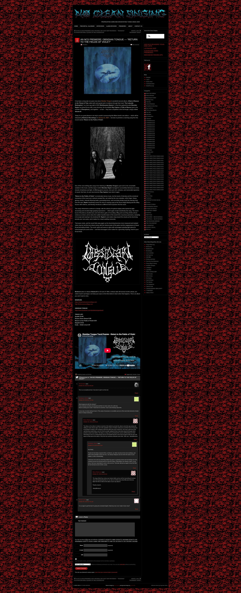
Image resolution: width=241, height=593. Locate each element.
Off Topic (148, 194)
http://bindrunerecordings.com (84, 304)
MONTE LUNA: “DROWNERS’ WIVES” (135, 31)
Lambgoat (148, 267)
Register (148, 77)
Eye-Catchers (149, 108)
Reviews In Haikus (151, 204)
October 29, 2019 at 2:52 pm (86, 385)
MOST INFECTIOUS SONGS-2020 (155, 179)
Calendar (148, 102)
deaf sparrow (149, 255)
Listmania (148, 118)
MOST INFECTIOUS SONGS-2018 (155, 175)
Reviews (148, 202)
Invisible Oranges (150, 265)
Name (81, 545)
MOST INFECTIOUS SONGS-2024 (155, 187)
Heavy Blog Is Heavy (151, 263)
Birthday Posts (149, 99)
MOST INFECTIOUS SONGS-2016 (155, 171)
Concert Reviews (150, 104)
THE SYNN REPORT (151, 223)
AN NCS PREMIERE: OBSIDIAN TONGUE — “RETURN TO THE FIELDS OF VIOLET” (108, 40)
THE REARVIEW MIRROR (152, 221)
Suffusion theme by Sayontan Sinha (159, 585)
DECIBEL (148, 257)
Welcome (148, 229)
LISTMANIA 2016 (150, 129)
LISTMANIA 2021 (150, 139)
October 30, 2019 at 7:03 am (86, 400)
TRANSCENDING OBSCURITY (154, 288)
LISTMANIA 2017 (150, 131)
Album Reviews (150, 95)
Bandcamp (149, 246)
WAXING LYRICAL (151, 227)
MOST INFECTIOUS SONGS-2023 (155, 185)
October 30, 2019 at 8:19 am (100, 474)
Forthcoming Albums (151, 110)
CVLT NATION (149, 253)
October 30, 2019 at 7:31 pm (86, 501)
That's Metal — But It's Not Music (154, 217)
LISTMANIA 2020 (150, 137)
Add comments (135, 44)
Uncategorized (150, 225)
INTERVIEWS (100, 26)
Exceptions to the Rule (151, 106)
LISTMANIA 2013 (150, 122)
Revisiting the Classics (152, 206)
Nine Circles (149, 276)
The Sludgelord (150, 284)
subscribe (122, 564)
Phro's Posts (149, 196)
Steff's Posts (149, 215)
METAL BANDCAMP (151, 271)
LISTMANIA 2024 (150, 145)
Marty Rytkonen (87, 420)
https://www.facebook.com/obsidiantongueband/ (89, 310)
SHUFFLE (148, 212)
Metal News (149, 150)
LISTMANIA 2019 (150, 135)
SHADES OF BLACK (151, 208)
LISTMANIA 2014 (150, 125)
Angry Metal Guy (150, 244)
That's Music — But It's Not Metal (154, 219)
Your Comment (82, 521)
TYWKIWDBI (149, 290)
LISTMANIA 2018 (150, 133)
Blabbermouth (149, 248)
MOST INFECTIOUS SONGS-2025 (155, 189)
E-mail (81, 550)
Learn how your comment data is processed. (106, 572)
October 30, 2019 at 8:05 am (90, 422)
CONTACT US (138, 26)
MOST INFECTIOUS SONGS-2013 (155, 164)
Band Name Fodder (151, 97)
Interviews (148, 114)
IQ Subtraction (149, 116)
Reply (136, 393)
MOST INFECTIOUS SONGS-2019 (155, 177)
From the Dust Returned (152, 261)
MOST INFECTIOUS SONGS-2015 (155, 168)
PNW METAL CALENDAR (87, 26)
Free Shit (148, 112)
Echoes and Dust (150, 259)
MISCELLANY (149, 152)
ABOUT (130, 26)
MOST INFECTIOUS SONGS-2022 (155, 183)
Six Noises (149, 278)
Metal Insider (149, 274)
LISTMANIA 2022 (150, 141)
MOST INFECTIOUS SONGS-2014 (155, 166)
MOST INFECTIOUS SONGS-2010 (155, 158)
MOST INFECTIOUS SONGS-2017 (155, 173)
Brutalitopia (149, 251)
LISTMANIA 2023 (150, 143)
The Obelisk (149, 282)
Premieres (85, 44)
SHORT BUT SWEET (151, 210)
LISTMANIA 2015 (150, 127)
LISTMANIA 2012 (150, 120)
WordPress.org (150, 86)
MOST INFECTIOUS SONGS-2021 (155, 181)
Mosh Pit (148, 154)
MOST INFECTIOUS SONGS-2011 (155, 160)
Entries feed (149, 81)
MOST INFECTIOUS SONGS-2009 (155, 156)
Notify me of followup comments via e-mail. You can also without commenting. (113, 564)
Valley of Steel (149, 292)
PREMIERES (122, 26)
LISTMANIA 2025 (150, 148)
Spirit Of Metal (149, 280)
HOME (76, 26)
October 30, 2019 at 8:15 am (95, 445)
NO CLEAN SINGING (85, 585)
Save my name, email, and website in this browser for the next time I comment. (95, 561)
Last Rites (148, 269)
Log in (147, 79)
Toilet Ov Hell (149, 286)
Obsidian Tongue (136, 374)
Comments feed (150, 83)
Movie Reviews (150, 192)
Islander (84, 374)
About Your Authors (151, 93)
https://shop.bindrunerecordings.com (86, 302)
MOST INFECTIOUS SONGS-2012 (155, 162)
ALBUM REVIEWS (111, 26)
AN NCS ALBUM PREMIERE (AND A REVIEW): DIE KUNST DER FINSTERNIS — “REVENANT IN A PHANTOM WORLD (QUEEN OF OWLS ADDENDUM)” (99, 31)
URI (82, 554)
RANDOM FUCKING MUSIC (153, 200)
